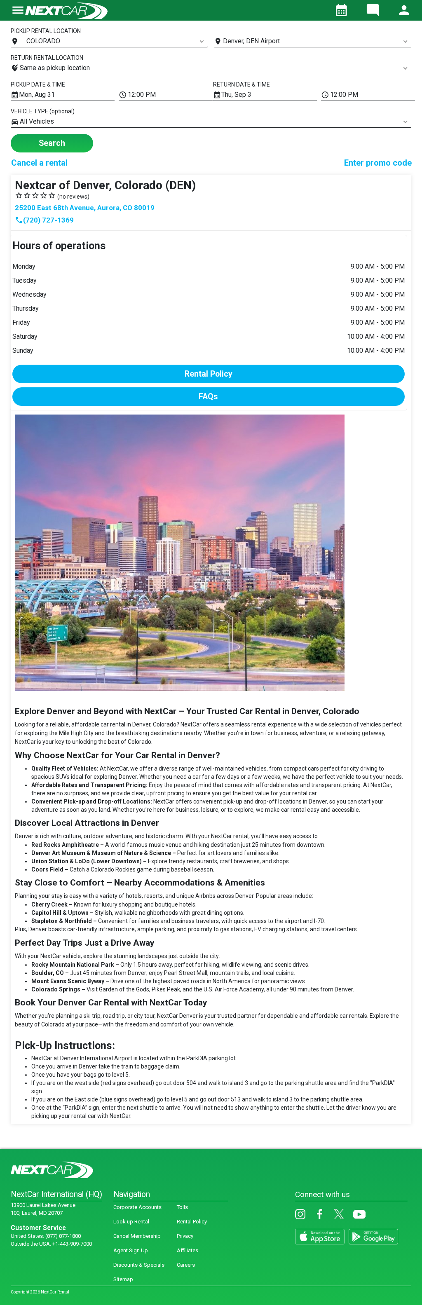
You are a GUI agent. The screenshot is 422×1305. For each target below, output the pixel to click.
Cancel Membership (137, 1236)
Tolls (182, 1207)
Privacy (185, 1236)
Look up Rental (131, 1221)
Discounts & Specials (138, 1265)
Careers (186, 1265)
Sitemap (123, 1279)
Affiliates (187, 1250)
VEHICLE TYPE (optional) (43, 111)
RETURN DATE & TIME (241, 84)
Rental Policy (192, 1221)
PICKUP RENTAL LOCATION (46, 31)
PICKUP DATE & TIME (38, 84)
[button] (18, 15)
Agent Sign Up (130, 1250)
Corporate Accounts (137, 1207)
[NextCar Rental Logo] (66, 10)
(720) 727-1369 (44, 220)
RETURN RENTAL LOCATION (47, 57)
